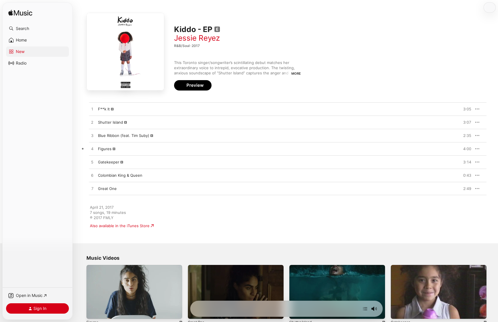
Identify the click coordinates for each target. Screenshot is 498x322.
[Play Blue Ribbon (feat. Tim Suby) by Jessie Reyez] (92, 135)
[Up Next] (365, 309)
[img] (20, 13)
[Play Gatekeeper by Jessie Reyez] (92, 162)
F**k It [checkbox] (104, 109)
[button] (37, 28)
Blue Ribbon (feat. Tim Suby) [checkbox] (123, 135)
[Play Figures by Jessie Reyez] (92, 149)
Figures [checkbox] (105, 148)
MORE (296, 73)
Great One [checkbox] (107, 188)
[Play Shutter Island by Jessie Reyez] (92, 122)
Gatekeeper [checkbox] (108, 162)
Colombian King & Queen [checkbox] (120, 175)
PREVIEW (465, 109)
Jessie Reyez (197, 37)
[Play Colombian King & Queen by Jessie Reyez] (92, 175)
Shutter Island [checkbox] (110, 122)
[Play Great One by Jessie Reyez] (92, 188)
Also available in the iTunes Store (120, 225)
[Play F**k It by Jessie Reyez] (92, 109)
